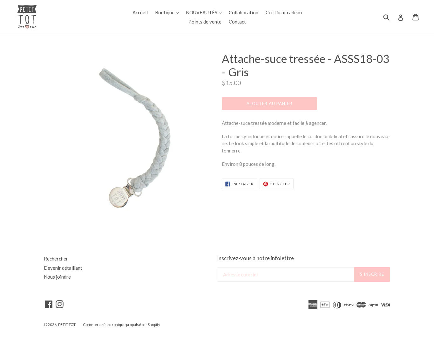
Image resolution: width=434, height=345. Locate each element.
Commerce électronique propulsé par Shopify (121, 324)
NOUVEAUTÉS (205, 12)
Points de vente (204, 21)
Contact (237, 21)
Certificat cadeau (284, 12)
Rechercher (56, 258)
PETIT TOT (67, 324)
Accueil (140, 12)
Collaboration (243, 12)
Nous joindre (57, 277)
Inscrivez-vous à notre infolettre (255, 258)
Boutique (168, 12)
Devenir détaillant (63, 268)
